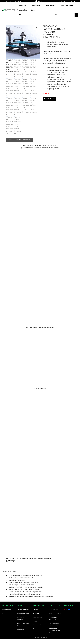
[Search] (76, 15)
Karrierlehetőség (6, 609)
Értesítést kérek (49, 99)
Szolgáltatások (51, 5)
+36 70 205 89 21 (15, 1)
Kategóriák (22, 5)
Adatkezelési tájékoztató (20, 618)
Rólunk (4, 613)
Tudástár (35, 609)
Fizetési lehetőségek (23, 613)
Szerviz (35, 629)
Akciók (35, 621)
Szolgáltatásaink (37, 617)
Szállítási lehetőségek (23, 609)
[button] (37, 27)
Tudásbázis (23, 10)
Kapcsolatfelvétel (53, 609)
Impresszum (20, 629)
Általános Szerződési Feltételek (23, 624)
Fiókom (32, 10)
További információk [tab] (23, 140)
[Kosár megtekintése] (20, 14)
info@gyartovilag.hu (68, 1)
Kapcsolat (41, 1)
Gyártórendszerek (67, 5)
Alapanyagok (36, 5)
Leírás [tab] (10, 140)
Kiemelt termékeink (38, 625)
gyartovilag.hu (11, 561)
